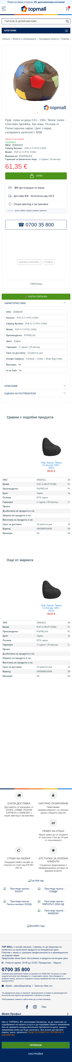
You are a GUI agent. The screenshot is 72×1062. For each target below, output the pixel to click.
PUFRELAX (25, 156)
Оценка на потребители (20, 393)
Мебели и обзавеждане (24, 39)
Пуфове (65, 39)
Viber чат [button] (47, 986)
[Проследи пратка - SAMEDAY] (53, 913)
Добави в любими (29, 262)
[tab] (36, 303)
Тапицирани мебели (49, 39)
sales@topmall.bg (22, 986)
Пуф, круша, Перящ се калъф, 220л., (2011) (51, 465)
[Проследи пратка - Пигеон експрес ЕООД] (19, 904)
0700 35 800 (16, 969)
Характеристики (15, 303)
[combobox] (36, 21)
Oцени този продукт (14, 139)
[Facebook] (27, 1007)
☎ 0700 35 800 (36, 224)
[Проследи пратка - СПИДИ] (53, 891)
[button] (34, 113)
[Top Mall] (33, 9)
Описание (11, 386)
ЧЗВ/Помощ (36, 284)
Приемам (36, 1045)
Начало (6, 39)
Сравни (49, 262)
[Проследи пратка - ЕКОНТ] (19, 891)
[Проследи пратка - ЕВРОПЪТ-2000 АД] (53, 904)
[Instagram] (35, 1007)
